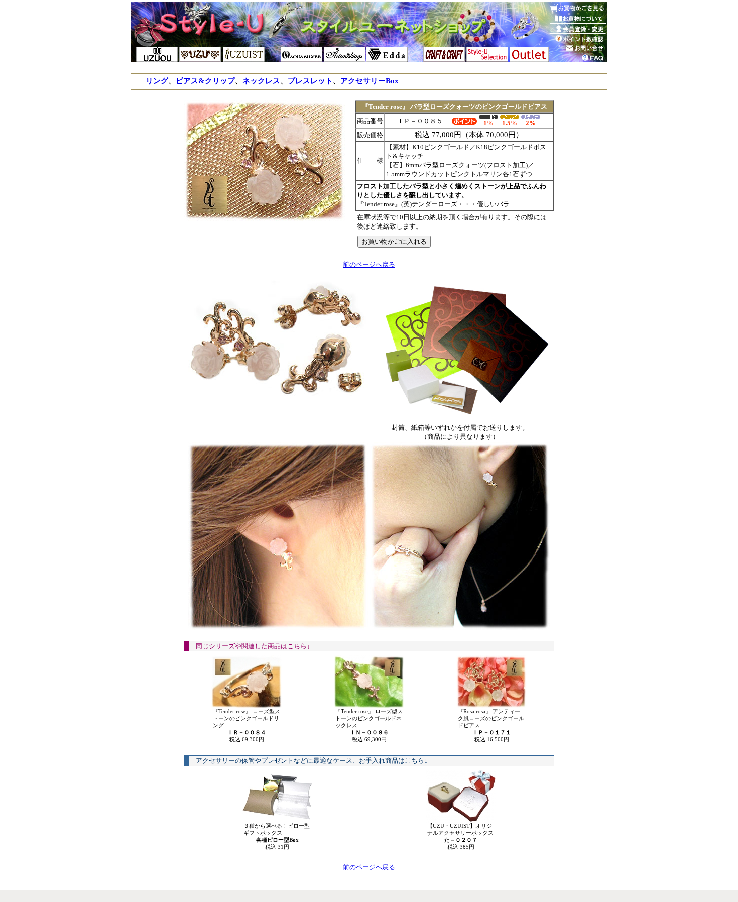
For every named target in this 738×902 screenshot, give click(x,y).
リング (157, 81)
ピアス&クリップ (205, 81)
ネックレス (261, 81)
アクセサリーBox (369, 81)
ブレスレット (310, 81)
